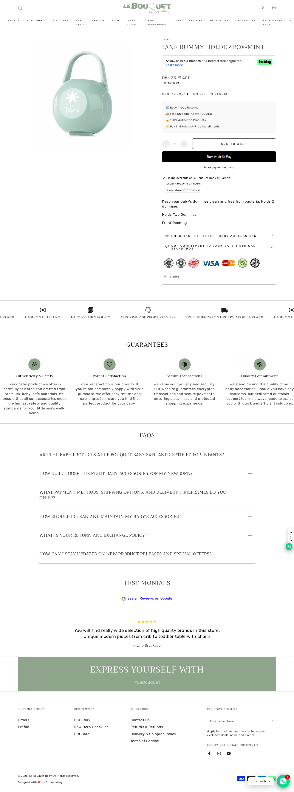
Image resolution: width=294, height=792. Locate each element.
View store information (183, 190)
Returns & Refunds (146, 727)
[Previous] (40, 633)
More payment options (219, 167)
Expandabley (54, 782)
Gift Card (82, 734)
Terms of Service (144, 741)
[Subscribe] (273, 721)
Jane (165, 39)
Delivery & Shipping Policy (153, 734)
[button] (20, 8)
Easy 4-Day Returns (184, 107)
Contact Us (140, 720)
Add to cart (234, 144)
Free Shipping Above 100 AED (191, 113)
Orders (23, 720)
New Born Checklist (91, 727)
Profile (23, 727)
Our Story (82, 720)
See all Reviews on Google (149, 598)
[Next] (253, 633)
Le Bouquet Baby (40, 775)
